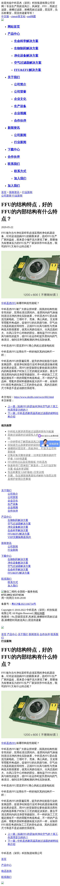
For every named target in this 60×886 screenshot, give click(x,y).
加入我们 (20, 178)
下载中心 (14, 149)
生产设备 (20, 106)
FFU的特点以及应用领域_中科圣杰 (27, 462)
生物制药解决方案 (26, 48)
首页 (3, 192)
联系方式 (20, 171)
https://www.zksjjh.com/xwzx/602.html (34, 397)
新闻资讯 (14, 127)
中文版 (5, 16)
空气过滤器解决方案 (27, 62)
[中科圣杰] (2, 20)
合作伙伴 (20, 120)
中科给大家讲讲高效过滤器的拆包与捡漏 (31, 431)
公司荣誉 (20, 91)
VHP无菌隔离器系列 (19, 537)
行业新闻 (20, 142)
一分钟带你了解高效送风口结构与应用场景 (32, 441)
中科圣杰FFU (8, 303)
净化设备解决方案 (26, 55)
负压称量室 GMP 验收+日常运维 (26, 472)
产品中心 (14, 33)
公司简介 (20, 84)
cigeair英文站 (18, 16)
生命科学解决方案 (26, 41)
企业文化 (20, 99)
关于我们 (14, 77)
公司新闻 (20, 135)
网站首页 (14, 26)
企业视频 (20, 113)
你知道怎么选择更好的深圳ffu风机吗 (28, 445)
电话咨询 (6, 871)
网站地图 (39, 613)
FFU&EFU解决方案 (27, 70)
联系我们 (14, 163)
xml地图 (31, 16)
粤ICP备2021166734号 (24, 604)
